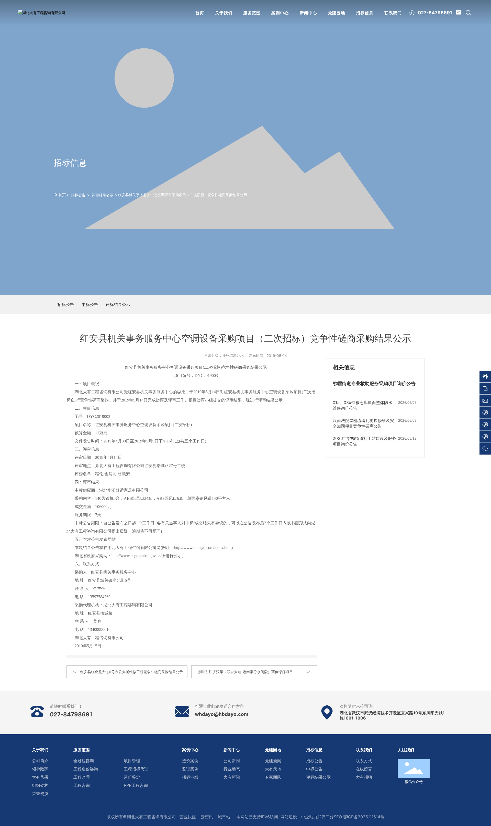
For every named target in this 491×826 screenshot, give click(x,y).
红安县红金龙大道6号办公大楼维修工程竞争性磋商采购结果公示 (131, 672)
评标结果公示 (102, 195)
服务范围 (252, 12)
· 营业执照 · (187, 816)
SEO (338, 816)
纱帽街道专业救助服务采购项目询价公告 (374, 383)
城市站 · (226, 816)
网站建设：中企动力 (299, 816)
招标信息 (364, 12)
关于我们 (223, 12)
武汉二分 (325, 816)
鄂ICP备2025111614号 (363, 816)
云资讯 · (208, 816)
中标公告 (90, 304)
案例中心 (280, 12)
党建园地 (336, 12)
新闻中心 (308, 12)
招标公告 (78, 195)
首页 (199, 12)
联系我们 (393, 12)
